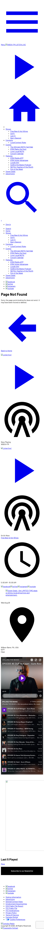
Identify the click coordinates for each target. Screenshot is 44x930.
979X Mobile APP (16, 158)
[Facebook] (10, 282)
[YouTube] (10, 288)
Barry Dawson (15, 138)
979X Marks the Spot (18, 149)
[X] (9, 284)
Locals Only (14, 162)
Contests (9, 140)
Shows (8, 129)
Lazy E (13, 136)
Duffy (12, 133)
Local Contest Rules (18, 142)
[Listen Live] (22, 376)
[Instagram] (10, 286)
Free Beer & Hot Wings (19, 131)
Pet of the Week (16, 169)
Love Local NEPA (17, 151)
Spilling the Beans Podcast (20, 165)
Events (8, 145)
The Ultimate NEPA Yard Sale (21, 147)
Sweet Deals (10, 171)
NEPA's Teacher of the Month (21, 167)
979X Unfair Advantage (19, 160)
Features (9, 156)
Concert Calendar (17, 153)
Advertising (10, 174)
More (3, 864)
